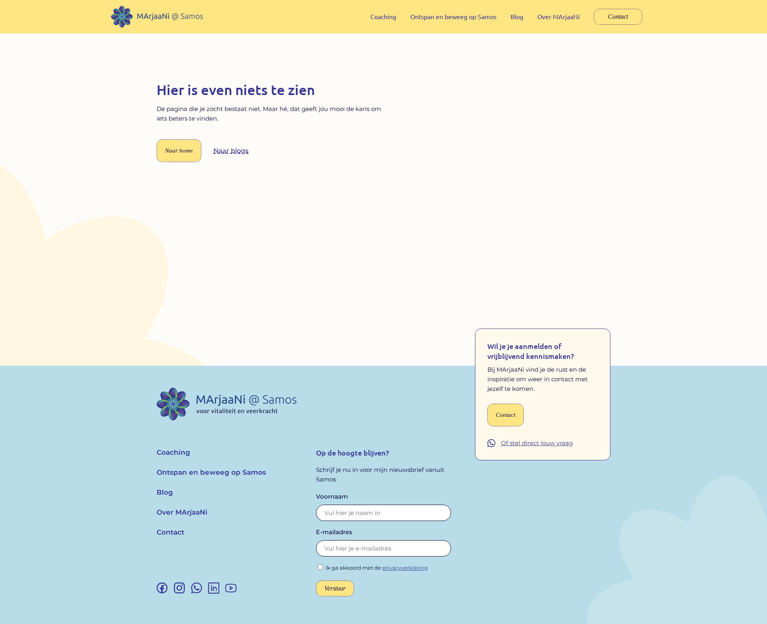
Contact (618, 16)
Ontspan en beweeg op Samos (453, 16)
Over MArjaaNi (558, 16)
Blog (517, 16)
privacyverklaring (405, 568)
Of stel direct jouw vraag (537, 443)
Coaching (383, 16)
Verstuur (335, 588)
